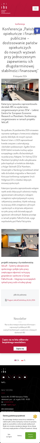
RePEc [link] (3, 382)
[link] (37, 31)
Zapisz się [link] (20, 348)
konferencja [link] (20, 23)
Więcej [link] (35, 428)
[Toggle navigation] (35, 8)
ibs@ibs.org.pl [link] (11, 405)
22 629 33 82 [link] (8, 402)
